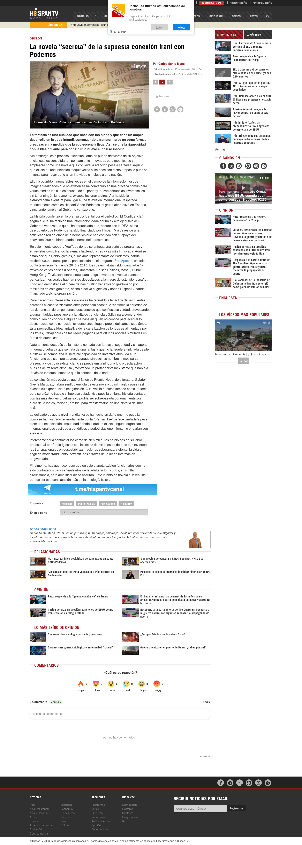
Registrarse (236, 808)
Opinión (96, 825)
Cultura (65, 825)
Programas (98, 804)
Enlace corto (38, 512)
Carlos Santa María (171, 63)
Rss (124, 821)
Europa (34, 821)
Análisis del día (100, 821)
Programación (262, 2)
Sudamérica (37, 829)
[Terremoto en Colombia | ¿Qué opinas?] (243, 335)
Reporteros (98, 816)
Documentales (100, 829)
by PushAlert (120, 31)
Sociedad (66, 804)
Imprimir (165, 96)
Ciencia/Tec (68, 812)
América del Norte (41, 825)
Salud (64, 821)
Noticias (83, 16)
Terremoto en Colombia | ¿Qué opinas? (240, 354)
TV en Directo (210, 2)
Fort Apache (123, 260)
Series (236, 16)
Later (159, 27)
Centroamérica (39, 833)
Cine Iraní (216, 16)
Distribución (238, 2)
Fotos (254, 16)
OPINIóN (36, 38)
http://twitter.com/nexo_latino (89, 24)
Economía (67, 808)
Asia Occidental (39, 808)
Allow (181, 27)
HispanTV (44, 13)
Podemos (67, 503)
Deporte (65, 816)
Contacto (127, 812)
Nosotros (127, 808)
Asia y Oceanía (39, 812)
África (33, 816)
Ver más (220, 149)
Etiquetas (36, 503)
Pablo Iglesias (86, 503)
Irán (32, 804)
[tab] (229, 34)
